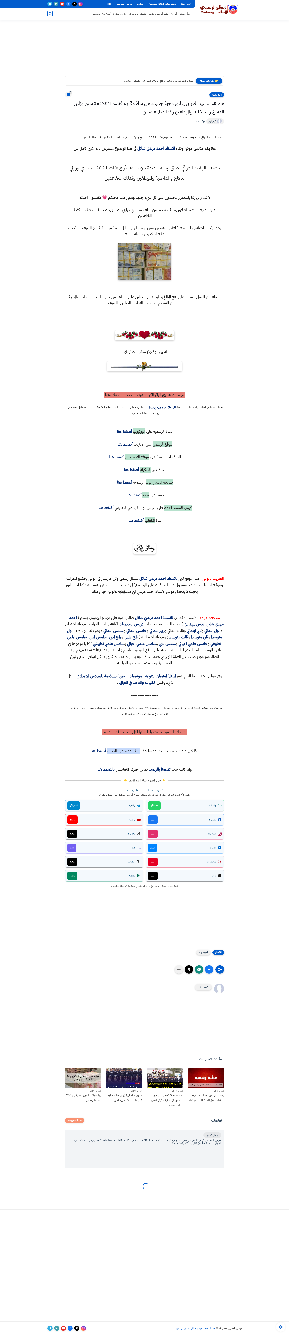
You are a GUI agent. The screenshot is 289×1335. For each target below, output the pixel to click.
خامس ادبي (97, 637)
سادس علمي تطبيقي (108, 644)
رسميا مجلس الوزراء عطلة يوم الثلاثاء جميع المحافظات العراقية (206, 1097)
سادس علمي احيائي (141, 644)
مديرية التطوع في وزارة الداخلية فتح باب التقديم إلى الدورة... (125, 1097)
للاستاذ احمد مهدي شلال (162, 407)
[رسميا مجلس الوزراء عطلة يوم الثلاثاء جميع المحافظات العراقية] (206, 1078)
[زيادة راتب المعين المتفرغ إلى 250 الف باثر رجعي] (83, 1078)
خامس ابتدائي (136, 631)
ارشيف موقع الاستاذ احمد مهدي (162, 4)
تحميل (72, 875)
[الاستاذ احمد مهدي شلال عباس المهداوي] (219, 9)
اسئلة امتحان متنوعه (160, 676)
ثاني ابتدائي (194, 631)
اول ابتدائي (212, 631)
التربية (174, 14)
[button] (209, 969)
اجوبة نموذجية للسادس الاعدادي (101, 676)
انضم (152, 847)
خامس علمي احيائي (193, 644)
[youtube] (62, 4)
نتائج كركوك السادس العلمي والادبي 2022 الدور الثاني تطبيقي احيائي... (158, 81)
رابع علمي (131, 637)
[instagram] (80, 4)
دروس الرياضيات (131, 624)
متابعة (152, 819)
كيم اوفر (212, 121)
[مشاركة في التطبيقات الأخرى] (179, 969)
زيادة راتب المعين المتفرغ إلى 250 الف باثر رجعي (83, 1097)
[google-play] (56, 4)
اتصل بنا (140, 4)
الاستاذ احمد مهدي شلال (156, 148)
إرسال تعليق (212, 1135)
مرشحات (135, 676)
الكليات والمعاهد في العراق (137, 682)
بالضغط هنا (106, 769)
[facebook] (68, 4)
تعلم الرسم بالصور (158, 14)
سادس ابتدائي (113, 631)
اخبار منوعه (185, 14)
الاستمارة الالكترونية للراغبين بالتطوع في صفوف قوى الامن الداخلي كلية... (167, 1100)
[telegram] (49, 4)
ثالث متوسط (178, 637)
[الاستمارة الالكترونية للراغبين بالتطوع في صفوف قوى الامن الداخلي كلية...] (165, 1078)
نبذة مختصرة (120, 14)
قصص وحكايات (137, 14)
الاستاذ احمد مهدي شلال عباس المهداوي (195, 1328)
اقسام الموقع (186, 4)
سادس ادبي (167, 644)
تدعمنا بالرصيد (159, 769)
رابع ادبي (115, 637)
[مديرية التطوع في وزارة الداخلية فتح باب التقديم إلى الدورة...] (124, 1078)
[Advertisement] (144, 50)
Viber (109, 4)
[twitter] (74, 4)
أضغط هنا (124, 431)
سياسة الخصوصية (124, 4)
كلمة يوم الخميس (101, 14)
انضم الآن (154, 805)
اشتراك (72, 819)
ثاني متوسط (199, 637)
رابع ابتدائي (157, 631)
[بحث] (50, 13)
